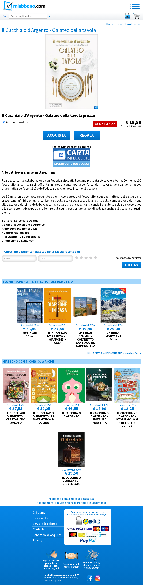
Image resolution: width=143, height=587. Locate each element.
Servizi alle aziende (45, 524)
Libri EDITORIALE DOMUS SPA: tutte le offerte (114, 353)
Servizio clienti (42, 518)
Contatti (38, 529)
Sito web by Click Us (54, 580)
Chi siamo (39, 512)
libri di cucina (132, 24)
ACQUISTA (56, 135)
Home (110, 24)
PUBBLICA (132, 265)
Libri (119, 24)
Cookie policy (71, 577)
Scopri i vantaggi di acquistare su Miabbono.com (91, 565)
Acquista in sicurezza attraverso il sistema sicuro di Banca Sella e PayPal (87, 513)
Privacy (37, 540)
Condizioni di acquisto (47, 535)
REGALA (86, 135)
